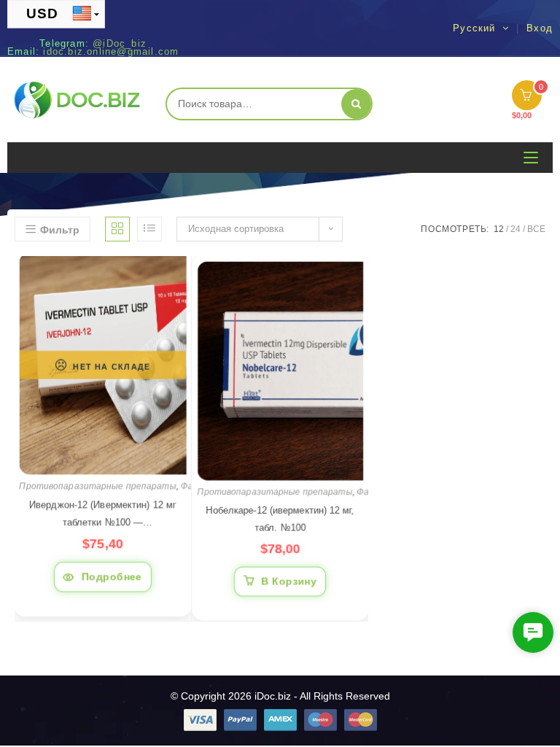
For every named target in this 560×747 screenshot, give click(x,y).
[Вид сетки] (117, 229)
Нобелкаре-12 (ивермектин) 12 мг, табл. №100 (280, 517)
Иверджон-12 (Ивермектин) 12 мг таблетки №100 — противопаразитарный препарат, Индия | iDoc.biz (102, 514)
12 (499, 229)
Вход (539, 28)
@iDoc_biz (120, 43)
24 (515, 229)
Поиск (356, 104)
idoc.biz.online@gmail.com (111, 51)
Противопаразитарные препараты (97, 486)
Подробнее (112, 575)
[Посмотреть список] (149, 229)
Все (536, 229)
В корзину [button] (288, 579)
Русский (476, 28)
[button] (533, 632)
